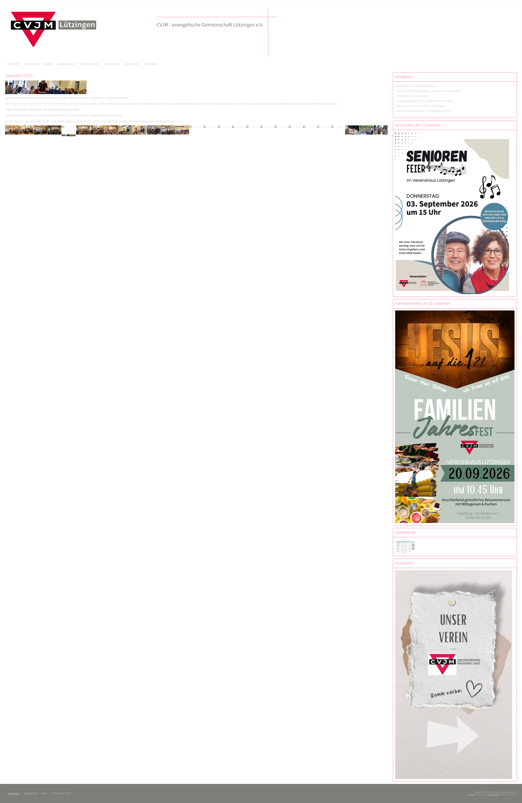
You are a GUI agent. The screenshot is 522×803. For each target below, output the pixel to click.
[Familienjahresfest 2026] (455, 416)
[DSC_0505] (26, 129)
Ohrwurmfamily (112, 64)
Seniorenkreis (150, 64)
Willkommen (14, 64)
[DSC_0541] (225, 126)
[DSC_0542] (239, 126)
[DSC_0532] (168, 129)
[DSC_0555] (324, 126)
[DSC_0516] (97, 129)
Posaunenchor (131, 64)
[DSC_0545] (267, 126)
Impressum (13, 793)
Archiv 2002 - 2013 (61, 793)
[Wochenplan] (453, 674)
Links (44, 793)
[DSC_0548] (295, 126)
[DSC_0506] (40, 129)
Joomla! (471, 795)
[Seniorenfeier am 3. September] (452, 212)
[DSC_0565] (381, 129)
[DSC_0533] (182, 129)
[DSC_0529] (154, 129)
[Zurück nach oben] (518, 799)
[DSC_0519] (125, 129)
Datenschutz (30, 793)
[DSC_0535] (196, 126)
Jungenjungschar (66, 64)
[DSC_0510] (69, 126)
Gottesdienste (32, 64)
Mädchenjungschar (89, 64)
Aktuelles (48, 64)
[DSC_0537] (210, 126)
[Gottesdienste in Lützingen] (405, 546)
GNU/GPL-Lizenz (493, 795)
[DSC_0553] (310, 126)
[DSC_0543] (253, 126)
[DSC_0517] (111, 129)
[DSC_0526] (140, 129)
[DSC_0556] (338, 126)
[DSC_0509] (55, 129)
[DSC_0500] (12, 129)
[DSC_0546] (281, 126)
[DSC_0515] (83, 129)
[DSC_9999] (69, 134)
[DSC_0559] (366, 129)
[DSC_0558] (352, 129)
